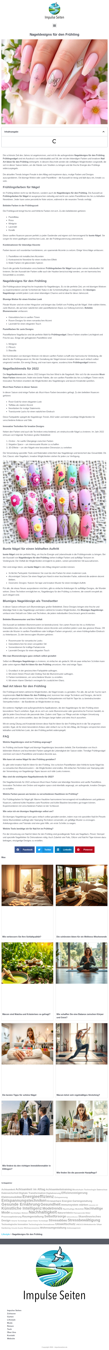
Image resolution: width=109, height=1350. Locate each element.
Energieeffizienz (38, 1196)
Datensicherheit (9, 1193)
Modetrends (52, 1208)
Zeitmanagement (73, 1228)
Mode (9, 1323)
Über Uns (11, 1332)
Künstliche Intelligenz (21, 1208)
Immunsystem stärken (74, 1204)
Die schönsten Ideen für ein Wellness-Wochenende (81, 936)
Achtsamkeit (8, 1189)
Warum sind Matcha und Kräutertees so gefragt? (26, 1014)
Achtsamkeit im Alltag (30, 1189)
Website (11, 1338)
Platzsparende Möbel (81, 1213)
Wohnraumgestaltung (53, 1227)
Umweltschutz (65, 1224)
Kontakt (11, 1335)
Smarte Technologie (19, 1221)
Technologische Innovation (14, 1224)
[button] (54, 25)
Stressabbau (58, 1220)
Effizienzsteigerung (74, 1192)
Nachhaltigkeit (43, 1212)
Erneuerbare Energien (59, 1201)
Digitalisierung (53, 1193)
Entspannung (61, 1197)
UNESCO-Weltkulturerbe (86, 1224)
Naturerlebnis (65, 1212)
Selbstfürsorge (55, 1216)
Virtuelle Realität (17, 1228)
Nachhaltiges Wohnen (19, 1213)
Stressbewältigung (84, 1220)
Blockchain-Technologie (84, 1189)
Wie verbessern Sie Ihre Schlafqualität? (21, 936)
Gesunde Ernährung (20, 1204)
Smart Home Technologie (38, 1221)
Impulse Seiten (14, 1310)
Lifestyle (5, 1234)
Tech (9, 1329)
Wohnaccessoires (31, 1228)
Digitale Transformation (32, 1193)
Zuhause (11, 1313)
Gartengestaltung (82, 1201)
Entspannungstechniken (24, 1200)
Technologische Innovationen (42, 1224)
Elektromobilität (11, 1197)
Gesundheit (50, 1204)
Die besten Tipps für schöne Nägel (19, 1095)
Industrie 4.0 (93, 1205)
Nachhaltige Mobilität (73, 1209)
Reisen (10, 1326)
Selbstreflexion (72, 1217)
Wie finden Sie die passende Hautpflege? (76, 1172)
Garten (10, 1317)
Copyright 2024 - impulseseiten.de (54, 1347)
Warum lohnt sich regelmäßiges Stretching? (78, 1095)
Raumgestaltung (33, 1216)
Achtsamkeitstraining (59, 1189)
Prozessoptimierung (11, 1217)
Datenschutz (102, 1190)
